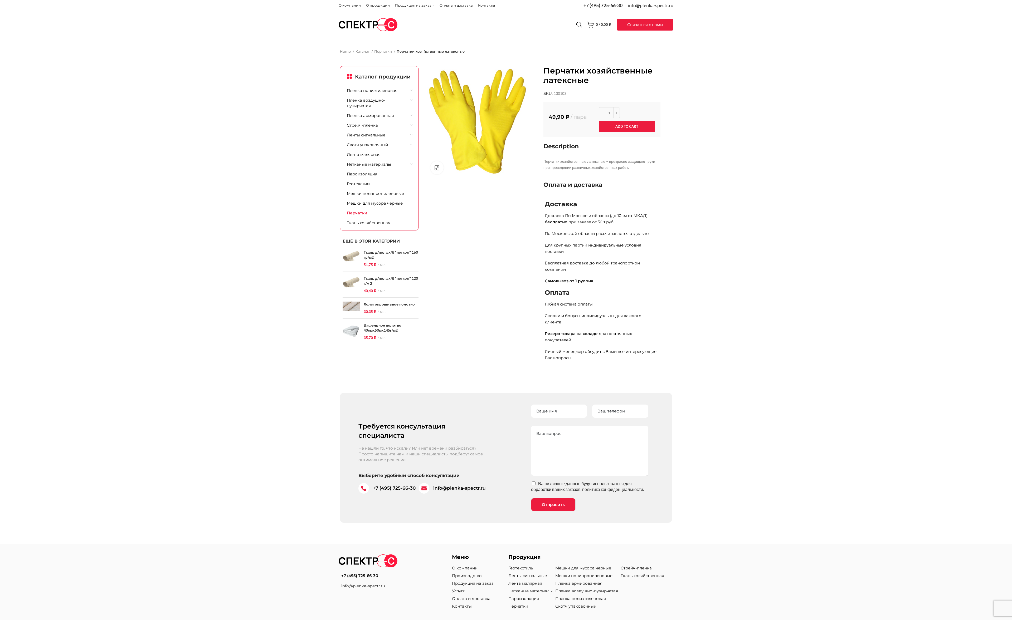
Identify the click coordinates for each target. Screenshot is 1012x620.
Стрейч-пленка (362, 125)
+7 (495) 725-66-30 (602, 5)
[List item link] (393, 576)
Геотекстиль (359, 183)
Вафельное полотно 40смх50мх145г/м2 (382, 328)
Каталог (363, 51)
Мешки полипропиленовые (375, 193)
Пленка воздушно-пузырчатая (366, 103)
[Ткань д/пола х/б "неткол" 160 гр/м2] (351, 259)
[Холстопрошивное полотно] (351, 308)
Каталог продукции (383, 76)
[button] (645, 25)
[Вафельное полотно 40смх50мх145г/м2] (351, 332)
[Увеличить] (437, 167)
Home (346, 51)
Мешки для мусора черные (375, 203)
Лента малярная (364, 154)
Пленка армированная (370, 115)
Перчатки (383, 51)
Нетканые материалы (369, 164)
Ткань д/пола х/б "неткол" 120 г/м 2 (391, 281)
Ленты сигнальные (366, 134)
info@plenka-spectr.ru (650, 5)
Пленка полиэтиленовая (372, 90)
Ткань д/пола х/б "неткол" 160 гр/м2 (391, 255)
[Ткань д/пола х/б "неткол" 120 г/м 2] (351, 285)
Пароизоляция (362, 173)
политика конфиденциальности (612, 489)
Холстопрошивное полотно (389, 304)
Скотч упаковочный (367, 144)
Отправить (553, 504)
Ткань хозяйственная (368, 222)
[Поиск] (579, 24)
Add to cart (626, 126)
